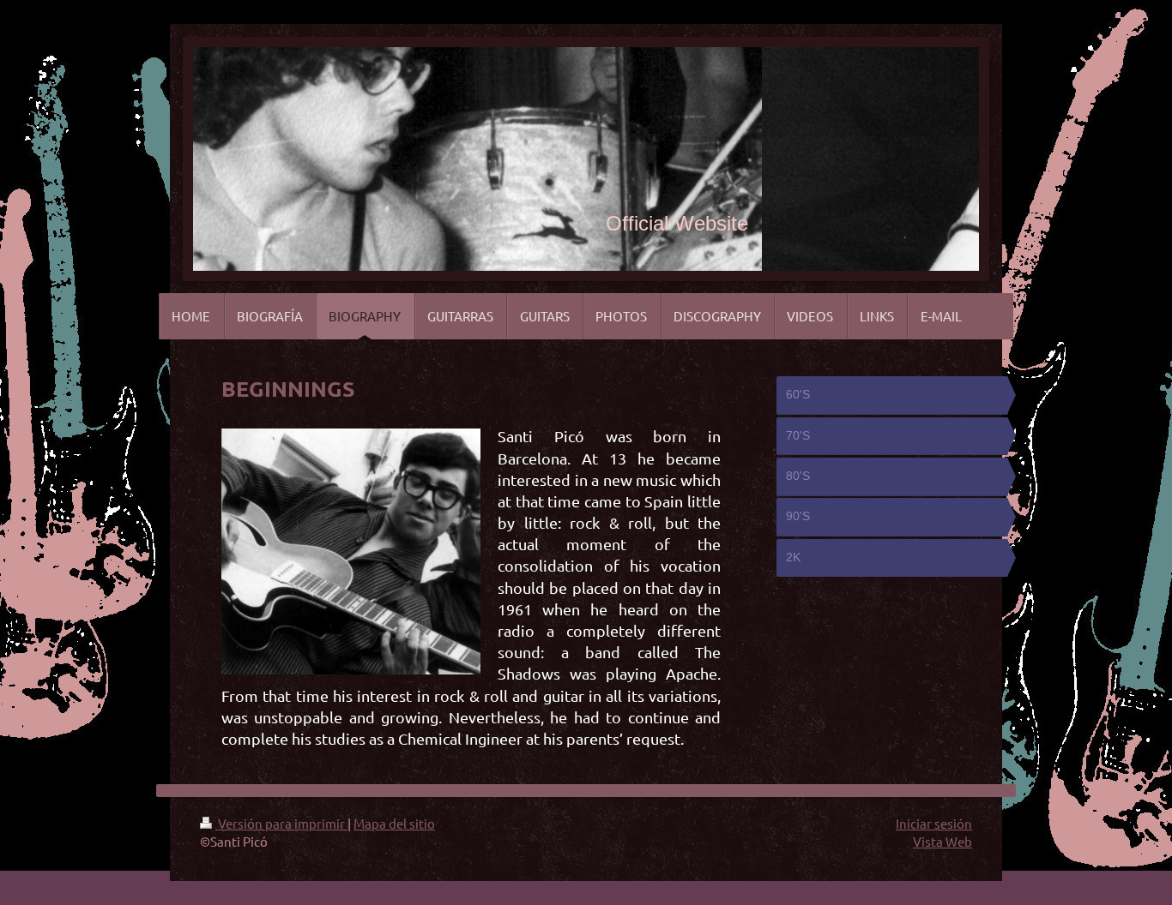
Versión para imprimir (281, 823)
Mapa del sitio (394, 823)
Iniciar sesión (934, 823)
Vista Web (942, 841)
